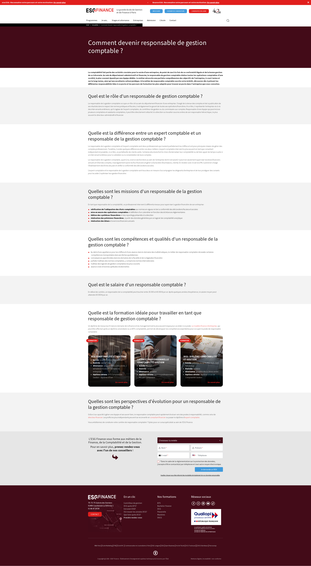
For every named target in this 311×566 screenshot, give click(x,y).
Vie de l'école (180, 546)
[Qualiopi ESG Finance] (206, 520)
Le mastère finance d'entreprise (204, 326)
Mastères (161, 514)
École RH (120, 546)
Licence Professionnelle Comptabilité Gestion (153, 361)
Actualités (95, 25)
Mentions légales (196, 559)
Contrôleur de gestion (133, 503)
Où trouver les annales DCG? (135, 511)
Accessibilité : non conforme (212, 559)
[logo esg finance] (102, 497)
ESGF (87, 25)
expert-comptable (192, 417)
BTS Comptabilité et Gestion (108, 356)
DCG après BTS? (130, 506)
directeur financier (95, 417)
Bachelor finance (164, 506)
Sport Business (170, 546)
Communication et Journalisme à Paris (138, 546)
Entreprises (138, 20)
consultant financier (158, 417)
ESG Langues (156, 546)
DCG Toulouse (190, 546)
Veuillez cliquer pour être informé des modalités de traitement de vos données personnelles (190, 475)
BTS (159, 503)
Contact (172, 20)
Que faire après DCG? (132, 514)
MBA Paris (98, 546)
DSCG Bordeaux (202, 546)
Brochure (156, 11)
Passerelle (161, 511)
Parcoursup (212, 546)
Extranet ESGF (130, 509)
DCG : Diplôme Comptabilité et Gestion (200, 358)
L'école (162, 20)
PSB (115, 546)
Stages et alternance (120, 20)
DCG (159, 509)
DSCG (159, 517)
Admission (151, 20)
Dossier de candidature (175, 11)
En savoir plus (46, 2)
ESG (162, 546)
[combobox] (194, 455)
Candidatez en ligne (199, 11)
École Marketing (107, 546)
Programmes (91, 20)
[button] (155, 553)
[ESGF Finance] (100, 11)
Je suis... (104, 20)
